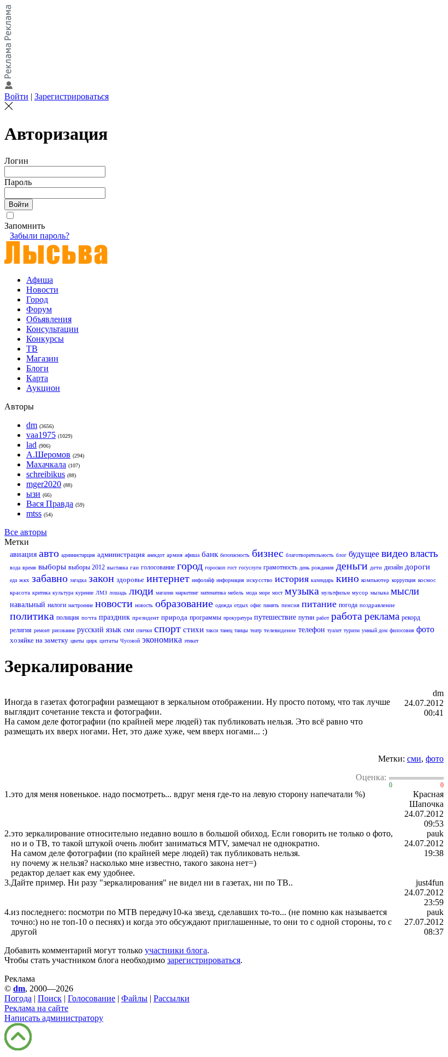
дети (376, 567)
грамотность (280, 567)
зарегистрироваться (203, 960)
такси (212, 630)
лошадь (118, 593)
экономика (162, 639)
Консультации (52, 329)
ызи (33, 493)
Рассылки (172, 998)
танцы (241, 630)
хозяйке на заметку (39, 640)
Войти (16, 96)
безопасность (235, 555)
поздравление (377, 605)
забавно (50, 578)
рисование (63, 630)
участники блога (176, 950)
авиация (23, 554)
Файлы (134, 998)
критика (41, 593)
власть (424, 553)
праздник (114, 617)
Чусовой (130, 641)
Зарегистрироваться (71, 96)
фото (425, 629)
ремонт (42, 630)
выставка (117, 568)
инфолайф (203, 580)
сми (128, 630)
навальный (27, 605)
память (271, 605)
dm (31, 425)
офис (255, 605)
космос (427, 580)
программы (205, 617)
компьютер (375, 580)
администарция (78, 555)
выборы (52, 566)
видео (394, 553)
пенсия (290, 605)
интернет (168, 578)
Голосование (91, 998)
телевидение (280, 630)
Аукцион (43, 388)
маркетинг (186, 593)
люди (141, 591)
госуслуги (250, 568)
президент (145, 617)
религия (21, 630)
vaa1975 (41, 435)
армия (174, 554)
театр (256, 630)
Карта (37, 378)
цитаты (108, 640)
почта (89, 617)
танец (226, 630)
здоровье (130, 579)
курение (84, 593)
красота (20, 592)
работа (346, 616)
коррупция (404, 580)
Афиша (39, 279)
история (292, 578)
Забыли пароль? (39, 235)
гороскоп (215, 568)
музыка (302, 591)
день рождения (316, 568)
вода (15, 568)
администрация (121, 554)
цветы (77, 641)
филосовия (402, 630)
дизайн (393, 567)
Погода (18, 998)
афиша (192, 555)
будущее (364, 554)
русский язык (99, 630)
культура (62, 593)
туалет (334, 630)
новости (114, 603)
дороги (417, 566)
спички (144, 630)
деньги (352, 566)
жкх (24, 580)
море (264, 593)
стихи (193, 629)
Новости (42, 289)
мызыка (379, 593)
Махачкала (46, 464)
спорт (167, 628)
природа (174, 617)
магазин (164, 593)
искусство (259, 580)
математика (213, 593)
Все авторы (25, 532)
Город (37, 299)
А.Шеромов (48, 454)
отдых (241, 605)
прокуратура (237, 618)
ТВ (32, 348)
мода (251, 593)
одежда (223, 605)
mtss (34, 513)
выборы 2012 (86, 567)
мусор (360, 592)
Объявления (49, 319)
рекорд (411, 617)
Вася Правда (49, 503)
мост (277, 593)
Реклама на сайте (36, 1008)
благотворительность (310, 555)
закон (101, 578)
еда (13, 580)
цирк (91, 641)
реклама (381, 616)
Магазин (42, 358)
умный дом (374, 630)
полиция (67, 617)
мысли (405, 591)
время (29, 568)
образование (184, 603)
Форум (39, 309)
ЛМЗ (101, 593)
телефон (311, 630)
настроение (80, 605)
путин (306, 617)
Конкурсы (45, 338)
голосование (158, 567)
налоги (57, 605)
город (190, 566)
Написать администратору (53, 1018)
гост (232, 568)
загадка (78, 580)
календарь (322, 580)
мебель (236, 593)
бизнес (268, 553)
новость (144, 605)
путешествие (275, 617)
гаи (134, 567)
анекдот (155, 555)
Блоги (37, 368)
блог (341, 555)
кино (347, 578)
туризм (351, 630)
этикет (191, 641)
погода (348, 605)
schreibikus (45, 474)
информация (230, 580)
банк (210, 554)
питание (319, 603)
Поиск (50, 998)
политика (32, 616)
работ (322, 618)
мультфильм (335, 593)
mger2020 (43, 484)
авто (49, 553)
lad (31, 444)
